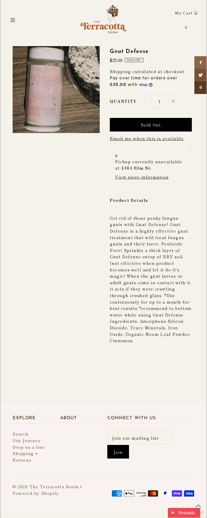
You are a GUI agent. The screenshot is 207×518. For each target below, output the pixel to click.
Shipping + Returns (25, 456)
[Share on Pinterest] (200, 87)
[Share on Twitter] (200, 75)
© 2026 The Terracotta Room (46, 486)
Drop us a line (29, 447)
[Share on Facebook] (200, 62)
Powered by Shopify (36, 493)
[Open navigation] (23, 19)
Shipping (120, 71)
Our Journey (27, 440)
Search (21, 434)
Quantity (123, 101)
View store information (142, 177)
